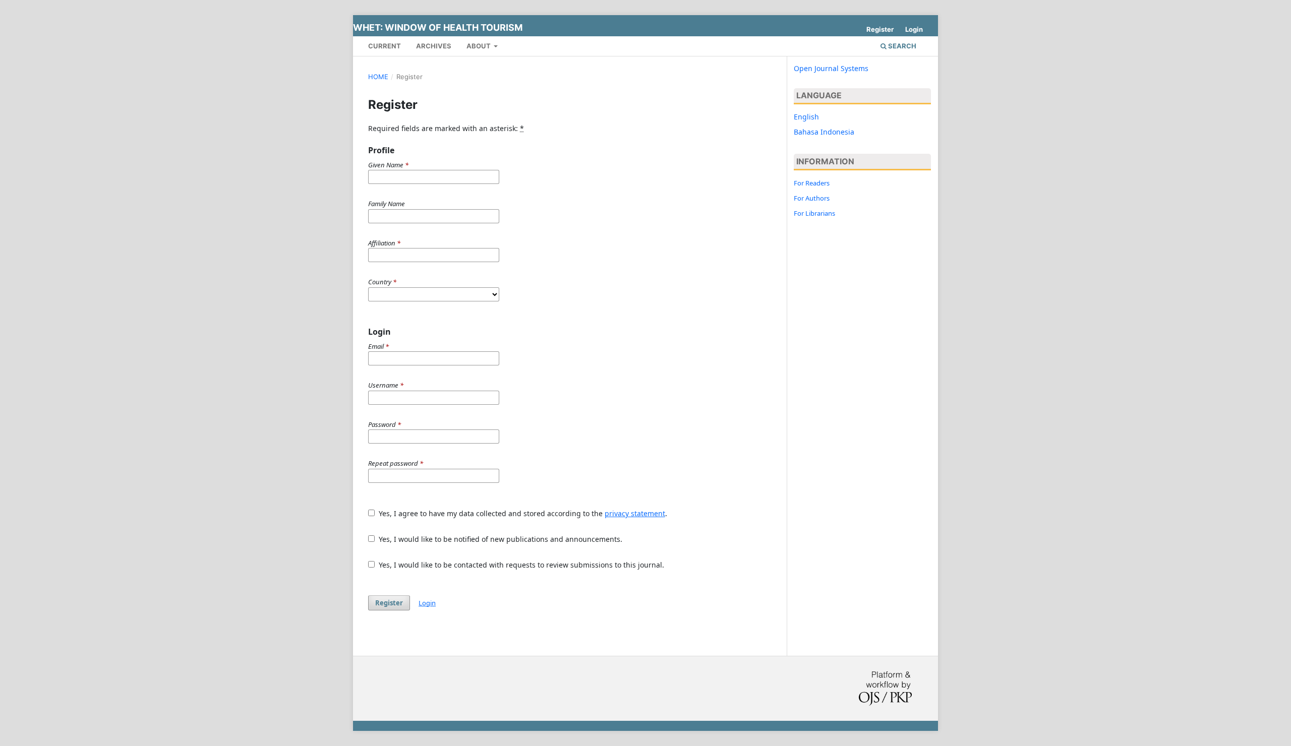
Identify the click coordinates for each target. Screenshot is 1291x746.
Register (880, 29)
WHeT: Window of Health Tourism (437, 27)
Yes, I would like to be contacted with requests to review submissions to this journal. (520, 565)
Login (914, 29)
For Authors (812, 198)
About (479, 46)
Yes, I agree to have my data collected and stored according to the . (522, 513)
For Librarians (814, 213)
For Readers (812, 183)
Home (378, 77)
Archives (433, 46)
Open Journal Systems (831, 68)
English (806, 116)
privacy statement (635, 513)
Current (384, 46)
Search (901, 46)
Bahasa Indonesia (824, 132)
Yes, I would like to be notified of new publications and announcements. (499, 539)
